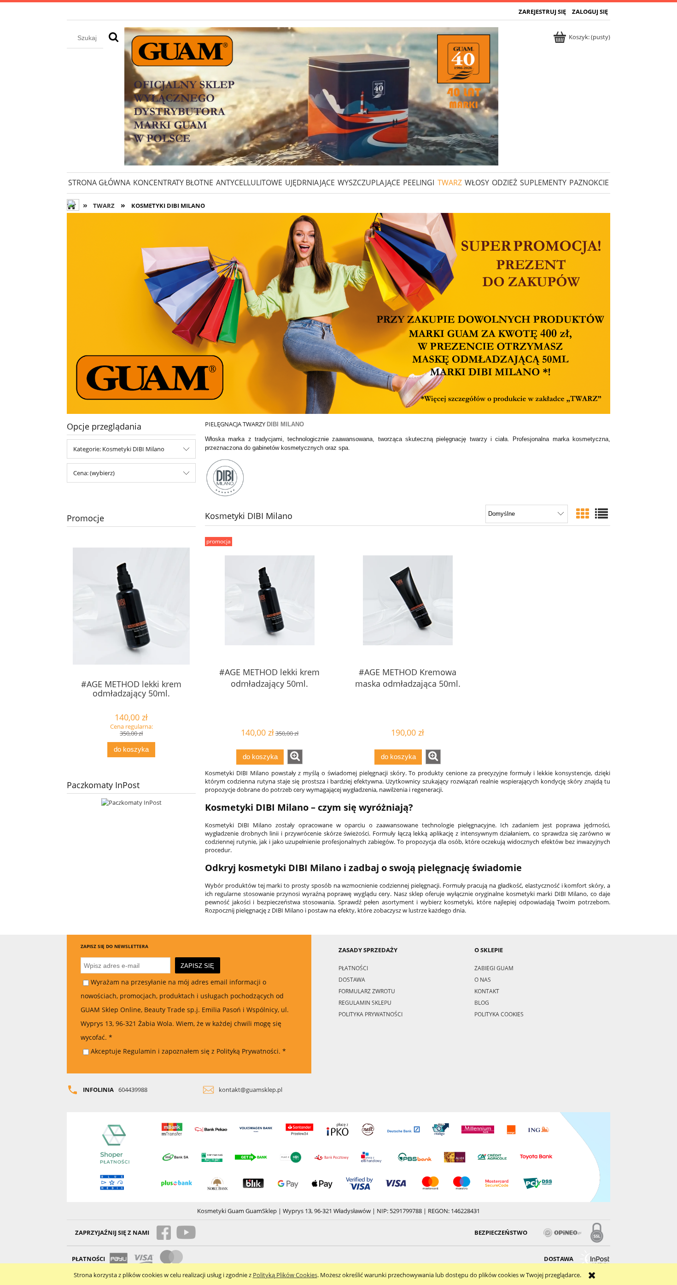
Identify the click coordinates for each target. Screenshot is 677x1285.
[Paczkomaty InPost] (131, 802)
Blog (481, 1002)
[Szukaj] (113, 37)
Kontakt (486, 991)
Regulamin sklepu (364, 1002)
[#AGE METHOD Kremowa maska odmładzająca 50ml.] (407, 600)
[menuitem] (99, 182)
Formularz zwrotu (366, 991)
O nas (482, 979)
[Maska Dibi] (338, 313)
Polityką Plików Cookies (285, 1275)
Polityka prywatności (370, 1014)
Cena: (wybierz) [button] (94, 473)
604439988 (132, 1089)
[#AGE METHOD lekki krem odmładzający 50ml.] (269, 600)
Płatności (353, 968)
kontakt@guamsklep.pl (250, 1089)
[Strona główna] (311, 96)
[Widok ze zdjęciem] (582, 513)
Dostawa (351, 979)
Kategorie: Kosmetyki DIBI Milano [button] (118, 449)
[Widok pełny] (601, 513)
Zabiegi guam (494, 968)
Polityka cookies (499, 1014)
